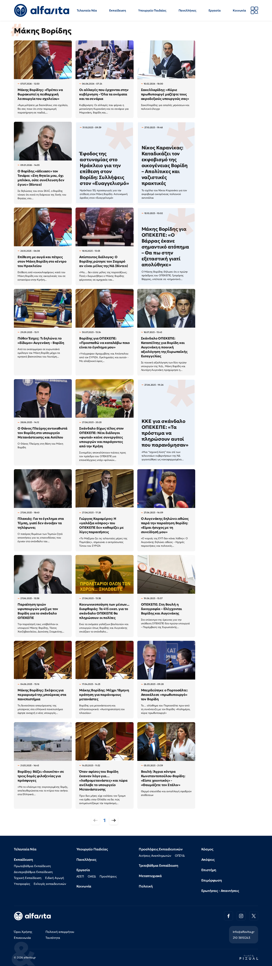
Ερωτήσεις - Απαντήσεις (220, 891)
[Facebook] (228, 916)
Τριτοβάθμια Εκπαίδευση (158, 865)
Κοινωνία (239, 10)
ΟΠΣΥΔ (180, 855)
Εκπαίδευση (117, 10)
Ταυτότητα (53, 938)
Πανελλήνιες (187, 10)
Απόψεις (208, 859)
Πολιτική (146, 886)
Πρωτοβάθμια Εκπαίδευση (32, 866)
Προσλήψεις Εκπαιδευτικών (161, 849)
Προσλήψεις (108, 876)
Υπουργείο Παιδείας (152, 10)
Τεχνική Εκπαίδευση (27, 878)
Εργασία (215, 10)
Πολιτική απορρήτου (60, 932)
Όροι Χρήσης (23, 932)
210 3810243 (241, 938)
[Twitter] (253, 916)
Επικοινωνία (22, 938)
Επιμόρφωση (211, 880)
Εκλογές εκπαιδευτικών (50, 884)
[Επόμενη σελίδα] (113, 820)
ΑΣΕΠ (80, 876)
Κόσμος (207, 849)
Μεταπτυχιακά (150, 876)
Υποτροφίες (22, 884)
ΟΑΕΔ (92, 876)
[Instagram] (241, 916)
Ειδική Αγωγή (54, 878)
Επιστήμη (208, 870)
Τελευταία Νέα (87, 10)
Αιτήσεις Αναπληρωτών (155, 855)
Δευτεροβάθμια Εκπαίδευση (33, 872)
